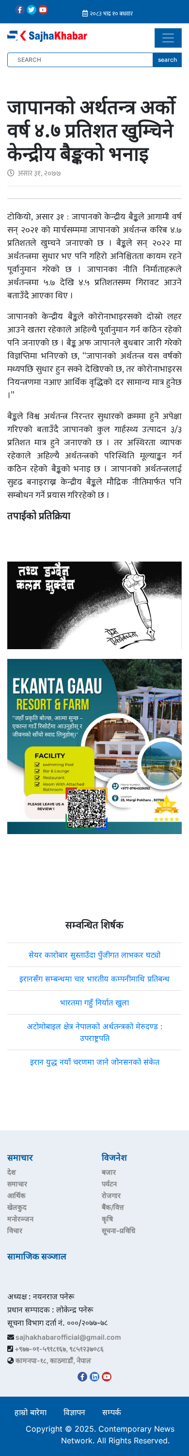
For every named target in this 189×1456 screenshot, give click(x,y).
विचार (14, 1230)
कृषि (107, 1219)
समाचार (17, 1184)
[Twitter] (31, 10)
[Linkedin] (94, 1377)
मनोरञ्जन (20, 1219)
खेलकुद (17, 1207)
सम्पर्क (111, 1412)
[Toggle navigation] (168, 38)
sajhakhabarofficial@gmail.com (68, 1337)
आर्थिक (16, 1195)
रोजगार (111, 1195)
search (167, 59)
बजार (109, 1172)
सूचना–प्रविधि (118, 1230)
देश (11, 1172)
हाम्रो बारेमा (31, 1412)
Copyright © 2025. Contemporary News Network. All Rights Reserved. (100, 1434)
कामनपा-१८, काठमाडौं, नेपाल (53, 1360)
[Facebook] (20, 10)
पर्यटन (109, 1184)
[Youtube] (43, 10)
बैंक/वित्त (113, 1207)
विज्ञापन (74, 1412)
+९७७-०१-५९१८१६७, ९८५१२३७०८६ (59, 1349)
